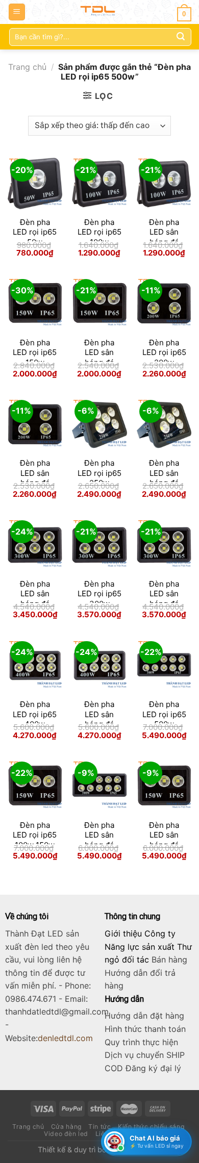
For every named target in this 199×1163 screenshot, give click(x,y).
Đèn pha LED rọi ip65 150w (35, 352)
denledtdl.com (65, 1038)
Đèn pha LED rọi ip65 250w (99, 473)
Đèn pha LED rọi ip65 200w (164, 352)
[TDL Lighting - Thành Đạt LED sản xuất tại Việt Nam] (99, 12)
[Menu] (17, 12)
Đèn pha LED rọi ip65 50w (35, 232)
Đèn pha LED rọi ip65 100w (99, 232)
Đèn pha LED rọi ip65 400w (35, 714)
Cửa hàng (66, 1126)
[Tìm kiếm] (180, 36)
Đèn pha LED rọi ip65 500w (164, 714)
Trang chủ (27, 67)
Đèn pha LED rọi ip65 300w (99, 594)
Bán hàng (169, 959)
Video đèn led (66, 1133)
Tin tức (99, 1126)
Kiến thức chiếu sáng (151, 1126)
